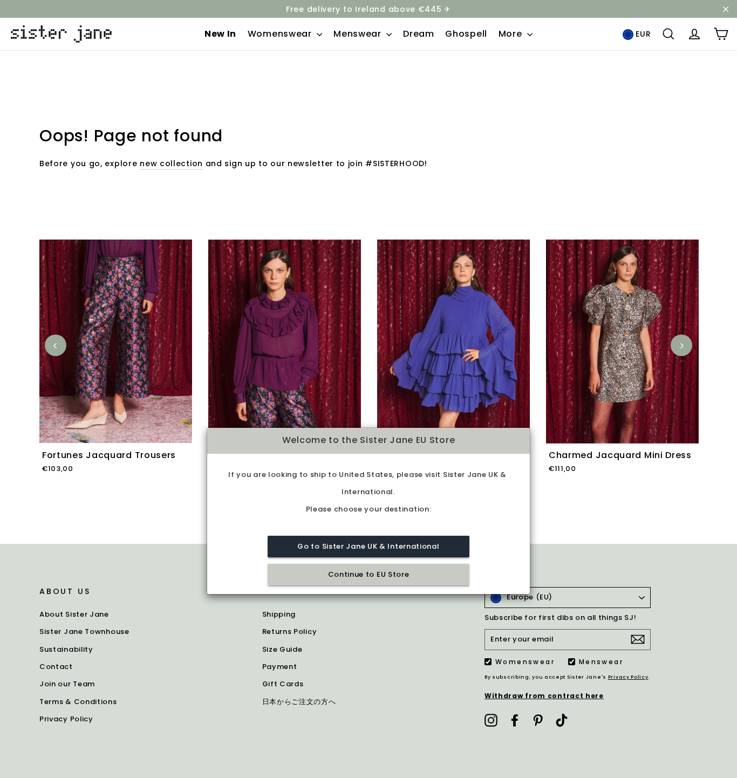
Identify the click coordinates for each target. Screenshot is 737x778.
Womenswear (281, 34)
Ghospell (466, 34)
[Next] (681, 345)
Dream (418, 34)
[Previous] (55, 345)
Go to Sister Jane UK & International (368, 546)
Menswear (358, 34)
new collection (171, 163)
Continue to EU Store (369, 574)
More (512, 34)
